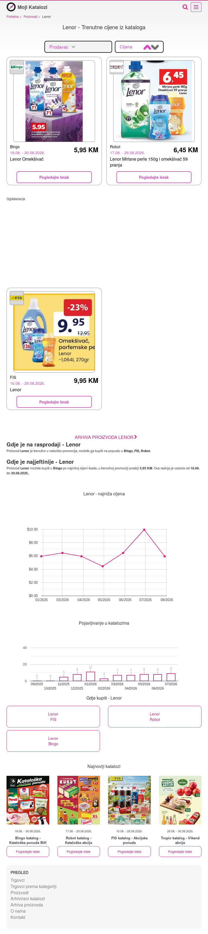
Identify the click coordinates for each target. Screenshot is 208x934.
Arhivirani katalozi (28, 898)
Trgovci (18, 880)
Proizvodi (20, 892)
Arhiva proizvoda (27, 905)
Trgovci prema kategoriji (34, 886)
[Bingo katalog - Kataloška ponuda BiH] (27, 800)
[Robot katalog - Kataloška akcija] (78, 800)
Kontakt (18, 917)
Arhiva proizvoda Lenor (104, 437)
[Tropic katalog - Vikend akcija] (180, 800)
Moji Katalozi (32, 7)
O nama (18, 911)
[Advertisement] (104, 239)
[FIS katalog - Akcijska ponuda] (129, 800)
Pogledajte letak (28, 851)
